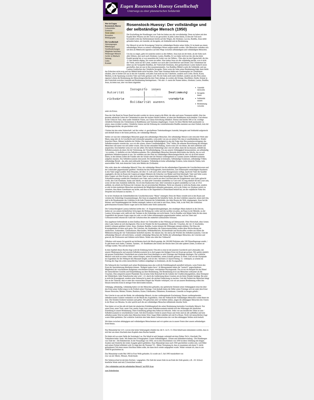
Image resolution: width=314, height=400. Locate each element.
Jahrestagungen (111, 44)
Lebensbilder (110, 28)
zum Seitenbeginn (112, 371)
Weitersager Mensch (113, 54)
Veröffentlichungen (112, 49)
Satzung (108, 58)
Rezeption (109, 35)
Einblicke (108, 30)
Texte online (110, 33)
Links (107, 61)
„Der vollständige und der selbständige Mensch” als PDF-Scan (129, 366)
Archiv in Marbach (112, 56)
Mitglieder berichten (113, 51)
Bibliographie (110, 38)
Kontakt (108, 63)
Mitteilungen (110, 47)
